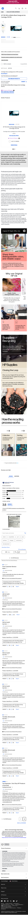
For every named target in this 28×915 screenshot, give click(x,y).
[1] (5, 180)
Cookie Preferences (19, 904)
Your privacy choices (7, 905)
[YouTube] (13, 901)
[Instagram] (7, 901)
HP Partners (3, 895)
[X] (10, 901)
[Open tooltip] (19, 138)
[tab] (10, 476)
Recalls (2, 903)
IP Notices (19, 907)
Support (3, 891)
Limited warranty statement (6, 906)
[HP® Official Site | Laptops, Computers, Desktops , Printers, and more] (2, 8)
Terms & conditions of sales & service (8, 907)
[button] (14, 98)
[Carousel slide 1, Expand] (16, 28)
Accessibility (16, 903)
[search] (16, 8)
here (17, 463)
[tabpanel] (14, 861)
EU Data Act (3, 908)
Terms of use (14, 905)
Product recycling (9, 903)
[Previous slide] (3, 22)
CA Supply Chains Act (5, 904)
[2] (12, 182)
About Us (3, 884)
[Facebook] (4, 901)
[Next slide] (3, 33)
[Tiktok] (16, 901)
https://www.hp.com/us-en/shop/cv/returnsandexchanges (14, 837)
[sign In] (22, 8)
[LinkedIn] (1, 901)
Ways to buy (3, 887)
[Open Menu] (25, 8)
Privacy (12, 904)
